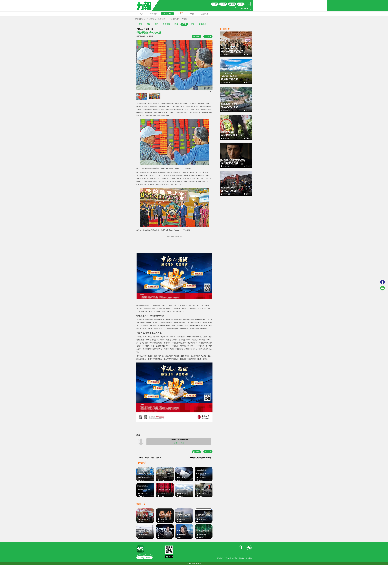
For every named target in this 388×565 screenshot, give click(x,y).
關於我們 (220, 558)
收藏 (197, 36)
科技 (184, 24)
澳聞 (140, 24)
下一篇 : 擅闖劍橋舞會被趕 (200, 458)
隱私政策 (241, 558)
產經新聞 (161, 19)
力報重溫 (204, 14)
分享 (209, 36)
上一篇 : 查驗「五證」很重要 (149, 458)
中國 (156, 24)
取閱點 (192, 14)
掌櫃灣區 (202, 24)
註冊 (175, 443)
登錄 (182, 443)
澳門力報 (139, 19)
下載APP (243, 9)
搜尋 (224, 4)
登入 (216, 4)
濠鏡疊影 (166, 24)
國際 (148, 24)
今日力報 (167, 14)
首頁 (141, 14)
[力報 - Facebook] (382, 282)
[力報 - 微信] (382, 288)
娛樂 (192, 24)
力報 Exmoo (145, 558)
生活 (180, 13)
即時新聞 (153, 14)
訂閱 (233, 4)
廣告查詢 (249, 558)
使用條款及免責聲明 (231, 558)
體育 (176, 24)
